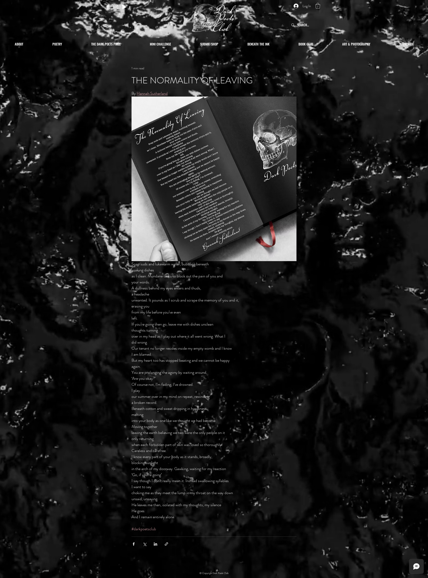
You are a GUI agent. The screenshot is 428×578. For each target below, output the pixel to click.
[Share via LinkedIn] (155, 544)
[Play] (124, 7)
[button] (317, 5)
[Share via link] (166, 544)
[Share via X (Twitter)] (144, 544)
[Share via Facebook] (134, 544)
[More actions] (293, 68)
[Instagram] (116, 7)
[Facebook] (108, 7)
